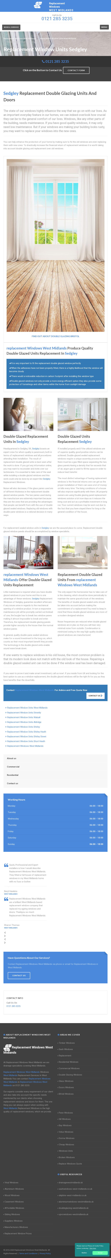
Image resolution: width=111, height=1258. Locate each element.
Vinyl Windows (11, 1182)
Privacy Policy (45, 1253)
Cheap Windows (66, 1144)
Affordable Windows (14, 1208)
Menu (104, 27)
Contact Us (95, 696)
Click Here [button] (92, 1248)
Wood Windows (12, 1195)
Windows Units (66, 1151)
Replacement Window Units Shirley (23, 727)
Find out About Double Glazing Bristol (55, 336)
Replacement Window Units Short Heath (26, 741)
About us (11, 758)
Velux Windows (66, 1132)
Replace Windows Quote (70, 1163)
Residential (12, 775)
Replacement (65, 1055)
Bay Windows (65, 1125)
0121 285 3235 (57, 61)
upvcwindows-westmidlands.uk (73, 1214)
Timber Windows (67, 1043)
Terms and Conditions (28, 1253)
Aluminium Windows (14, 1189)
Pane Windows (66, 1112)
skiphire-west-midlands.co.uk (72, 1195)
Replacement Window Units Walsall (23, 717)
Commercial (13, 766)
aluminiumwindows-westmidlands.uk (76, 1201)
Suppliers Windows (14, 1221)
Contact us (12, 783)
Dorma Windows (66, 1138)
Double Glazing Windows (70, 1074)
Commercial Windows (69, 1068)
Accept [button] (100, 1253)
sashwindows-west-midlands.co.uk (75, 1189)
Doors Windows (66, 1087)
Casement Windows (14, 1201)
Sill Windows (65, 1119)
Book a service (11, 27)
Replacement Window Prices (18, 1233)
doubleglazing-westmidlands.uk (73, 1208)
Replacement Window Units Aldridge (24, 722)
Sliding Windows (12, 1214)
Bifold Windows (66, 1094)
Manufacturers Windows (16, 1227)
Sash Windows (66, 1049)
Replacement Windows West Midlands (25, 746)
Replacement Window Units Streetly (24, 712)
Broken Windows (67, 1157)
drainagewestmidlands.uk (71, 1182)
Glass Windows (66, 1081)
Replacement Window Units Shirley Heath (26, 731)
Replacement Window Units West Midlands (27, 707)
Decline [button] (84, 1253)
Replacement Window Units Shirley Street (26, 736)
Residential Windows (68, 1062)
